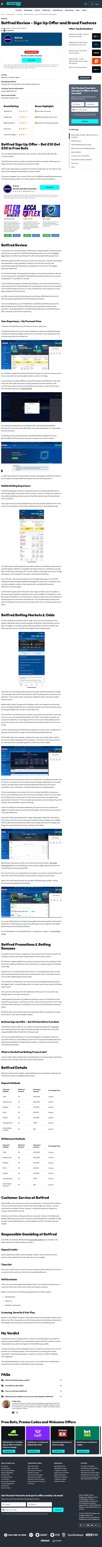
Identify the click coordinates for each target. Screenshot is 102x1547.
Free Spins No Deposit (88, 1466)
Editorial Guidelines (7, 1473)
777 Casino (31, 1483)
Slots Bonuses (69, 10)
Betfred (16, 186)
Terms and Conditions (8, 1470)
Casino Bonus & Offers (35, 1463)
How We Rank (5, 1468)
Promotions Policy (6, 1477)
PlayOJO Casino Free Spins (36, 1479)
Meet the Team (6, 1488)
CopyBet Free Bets (60, 1479)
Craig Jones (10, 30)
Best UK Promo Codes (88, 1470)
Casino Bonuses (58, 10)
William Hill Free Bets (60, 1477)
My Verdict (74, 163)
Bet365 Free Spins (33, 1473)
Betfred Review (76, 141)
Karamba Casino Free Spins (36, 1481)
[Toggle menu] (2, 4)
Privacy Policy (5, 1475)
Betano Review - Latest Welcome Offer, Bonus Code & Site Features (78, 61)
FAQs (73, 167)
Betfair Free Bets (59, 1481)
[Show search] (85, 4)
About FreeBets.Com (8, 1463)
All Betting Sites (85, 78)
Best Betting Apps (59, 1466)
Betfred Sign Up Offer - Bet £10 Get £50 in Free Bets (84, 136)
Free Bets (19, 10)
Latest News (5, 1486)
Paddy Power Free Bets (61, 1473)
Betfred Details (76, 152)
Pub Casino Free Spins (35, 1477)
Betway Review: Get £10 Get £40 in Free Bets (78, 52)
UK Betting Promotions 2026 (90, 1475)
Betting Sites (58, 1463)
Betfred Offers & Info (28, 191)
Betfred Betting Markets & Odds (81, 145)
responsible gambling (36, 1240)
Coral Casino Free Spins (35, 1475)
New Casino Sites (33, 1468)
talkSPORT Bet (26, 389)
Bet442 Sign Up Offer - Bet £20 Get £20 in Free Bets (79, 35)
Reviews (37, 10)
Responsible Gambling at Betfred (81, 160)
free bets (55, 1027)
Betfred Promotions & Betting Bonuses (83, 148)
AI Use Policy (5, 1479)
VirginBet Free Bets (60, 1470)
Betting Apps (28, 10)
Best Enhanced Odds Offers (89, 1468)
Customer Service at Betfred (80, 156)
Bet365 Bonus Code (60, 1468)
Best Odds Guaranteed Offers (90, 1473)
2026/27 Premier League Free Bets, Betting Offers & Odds (90, 1478)
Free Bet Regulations (7, 1483)
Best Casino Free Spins (35, 1470)
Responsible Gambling (8, 1481)
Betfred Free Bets (60, 1475)
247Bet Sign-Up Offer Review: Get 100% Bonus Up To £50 (78, 44)
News (78, 10)
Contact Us (4, 1466)
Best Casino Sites (33, 1466)
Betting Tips (46, 10)
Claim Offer (31, 60)
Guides (84, 10)
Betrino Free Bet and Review (78, 67)
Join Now (84, 121)
